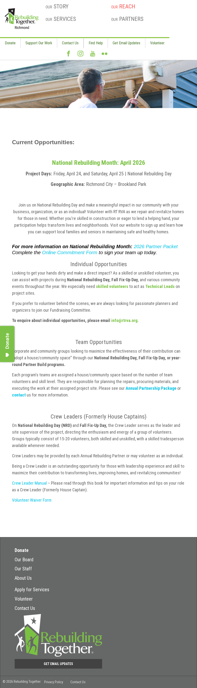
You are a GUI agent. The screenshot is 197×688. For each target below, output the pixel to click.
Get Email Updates (126, 43)
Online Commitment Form (69, 252)
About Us (23, 578)
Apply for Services (32, 589)
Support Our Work (38, 43)
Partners (127, 19)
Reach (123, 6)
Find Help (96, 43)
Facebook (68, 55)
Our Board (24, 559)
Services (61, 19)
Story (57, 6)
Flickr (104, 55)
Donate (10, 43)
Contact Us (70, 43)
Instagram (80, 55)
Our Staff (23, 569)
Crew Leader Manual (29, 483)
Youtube (92, 55)
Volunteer (157, 43)
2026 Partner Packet (156, 246)
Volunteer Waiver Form (31, 500)
